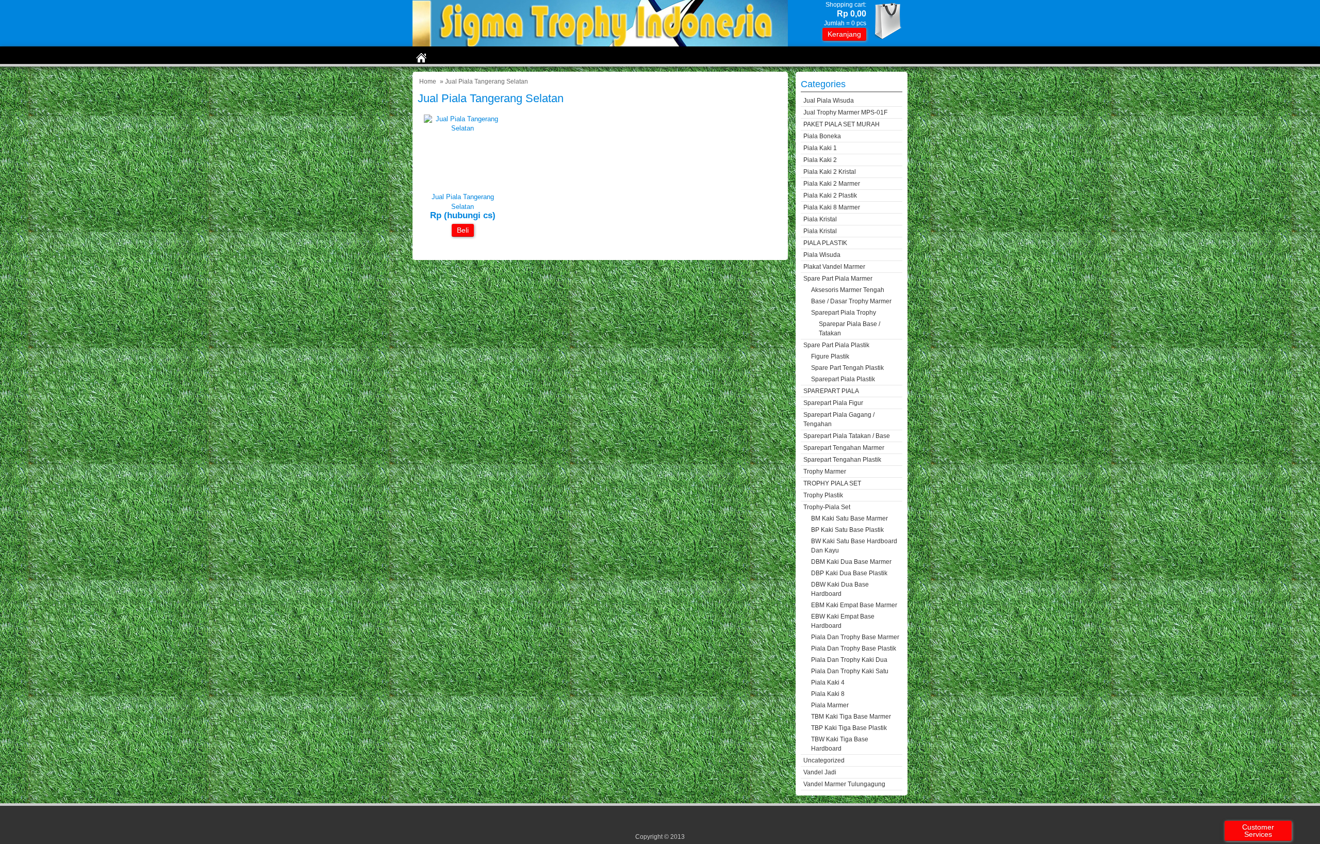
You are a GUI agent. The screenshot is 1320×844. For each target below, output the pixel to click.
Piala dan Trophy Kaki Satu (849, 671)
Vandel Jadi (819, 772)
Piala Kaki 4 (828, 682)
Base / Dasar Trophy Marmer (851, 301)
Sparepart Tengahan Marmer (843, 447)
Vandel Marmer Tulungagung (844, 784)
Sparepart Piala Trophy (843, 312)
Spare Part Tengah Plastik (847, 367)
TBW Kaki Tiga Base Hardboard (839, 744)
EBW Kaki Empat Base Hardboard (842, 621)
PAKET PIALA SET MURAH (841, 124)
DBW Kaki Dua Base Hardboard (840, 589)
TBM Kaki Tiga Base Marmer (851, 716)
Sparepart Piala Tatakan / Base (846, 436)
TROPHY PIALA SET (832, 483)
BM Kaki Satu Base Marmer (849, 518)
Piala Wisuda (821, 254)
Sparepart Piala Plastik (843, 379)
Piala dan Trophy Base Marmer (855, 637)
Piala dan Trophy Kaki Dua (849, 659)
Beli (463, 230)
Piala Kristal (820, 219)
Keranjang (844, 34)
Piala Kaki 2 (820, 160)
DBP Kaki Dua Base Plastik (849, 573)
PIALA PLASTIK (825, 243)
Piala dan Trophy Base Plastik (853, 648)
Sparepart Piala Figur (833, 403)
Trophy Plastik (823, 495)
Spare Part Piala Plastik (836, 345)
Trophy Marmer (824, 471)
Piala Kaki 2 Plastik (830, 195)
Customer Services (1258, 830)
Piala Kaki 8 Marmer (831, 207)
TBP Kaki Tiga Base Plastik (849, 728)
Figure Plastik (830, 356)
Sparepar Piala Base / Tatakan (849, 328)
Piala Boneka (822, 136)
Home (427, 81)
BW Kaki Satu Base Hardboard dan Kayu (854, 546)
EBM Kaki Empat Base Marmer (854, 605)
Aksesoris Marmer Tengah (847, 290)
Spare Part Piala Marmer (837, 278)
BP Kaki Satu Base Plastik (847, 529)
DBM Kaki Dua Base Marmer (851, 561)
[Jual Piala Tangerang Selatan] (462, 128)
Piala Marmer (830, 705)
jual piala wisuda (828, 100)
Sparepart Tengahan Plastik (842, 459)
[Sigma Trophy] (600, 44)
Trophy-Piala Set (826, 507)
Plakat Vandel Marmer (834, 266)
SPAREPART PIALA (831, 391)
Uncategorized (824, 760)
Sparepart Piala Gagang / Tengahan (838, 419)
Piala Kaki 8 (828, 693)
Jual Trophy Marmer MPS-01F (845, 112)
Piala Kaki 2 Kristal (829, 171)
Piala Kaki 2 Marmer (831, 183)
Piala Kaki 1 (820, 148)
